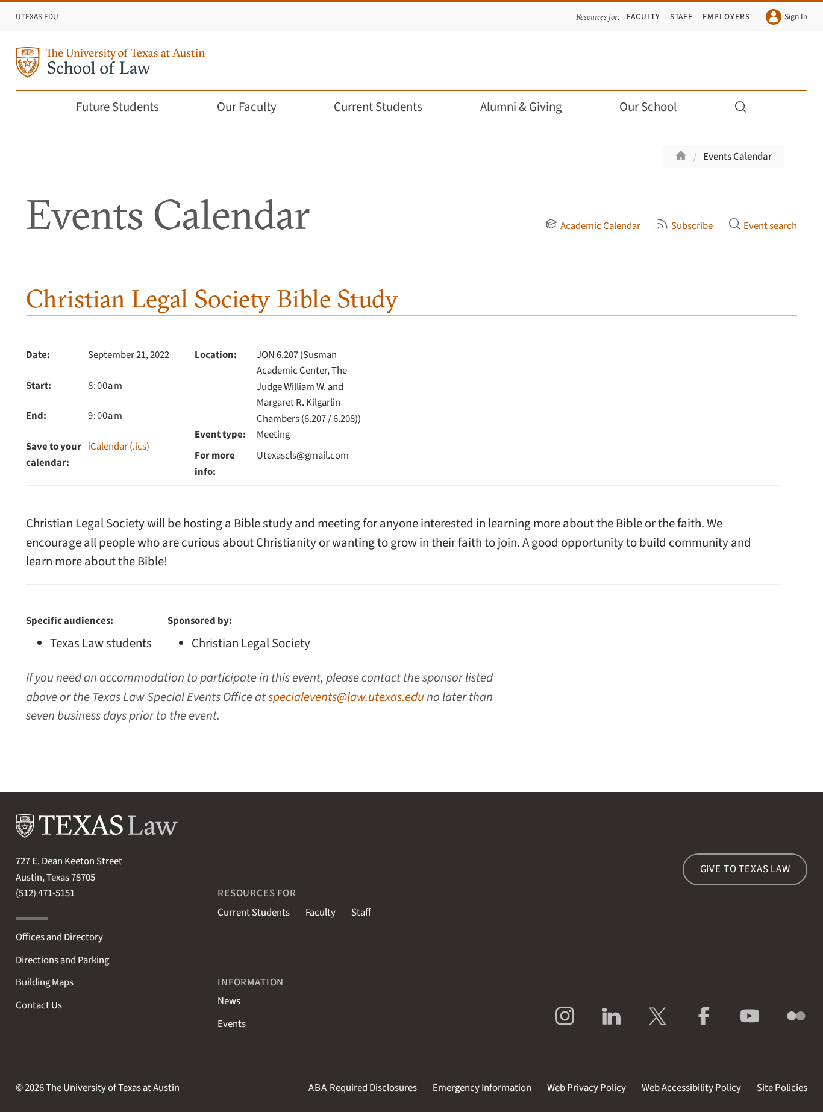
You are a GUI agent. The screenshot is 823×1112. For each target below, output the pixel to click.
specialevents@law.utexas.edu (346, 697)
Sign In (795, 16)
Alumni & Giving (521, 107)
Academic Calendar (600, 226)
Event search (770, 226)
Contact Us (39, 1005)
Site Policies (782, 1088)
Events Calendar (737, 156)
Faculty (643, 16)
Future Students (117, 107)
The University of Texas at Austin (113, 1088)
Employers (726, 16)
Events (231, 1024)
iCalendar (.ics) (118, 446)
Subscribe (692, 226)
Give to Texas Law (745, 869)
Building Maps (45, 982)
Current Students (378, 107)
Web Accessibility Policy (691, 1088)
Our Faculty (247, 107)
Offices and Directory (59, 937)
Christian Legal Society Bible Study (212, 298)
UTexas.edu (37, 16)
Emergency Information (482, 1088)
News (228, 1001)
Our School (648, 107)
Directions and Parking (62, 960)
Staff (681, 16)
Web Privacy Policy (586, 1088)
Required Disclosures (362, 1088)
